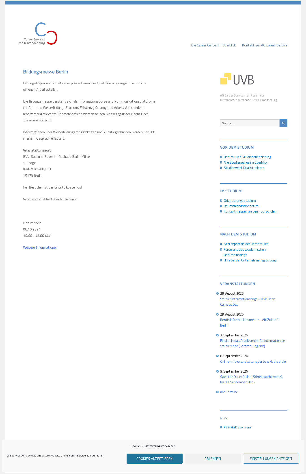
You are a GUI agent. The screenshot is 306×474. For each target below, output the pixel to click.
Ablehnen (213, 458)
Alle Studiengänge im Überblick (245, 162)
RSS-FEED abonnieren (238, 427)
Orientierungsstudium (240, 200)
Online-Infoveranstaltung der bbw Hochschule (253, 361)
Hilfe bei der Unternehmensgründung (250, 260)
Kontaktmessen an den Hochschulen (250, 211)
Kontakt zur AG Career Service (264, 45)
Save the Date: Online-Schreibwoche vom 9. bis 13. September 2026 (251, 379)
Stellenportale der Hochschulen (246, 243)
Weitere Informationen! (40, 247)
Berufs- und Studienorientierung (247, 157)
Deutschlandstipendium (241, 205)
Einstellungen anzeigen (271, 458)
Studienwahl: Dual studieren (244, 167)
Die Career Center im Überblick (213, 45)
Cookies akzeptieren (154, 458)
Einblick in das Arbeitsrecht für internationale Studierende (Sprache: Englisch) (252, 343)
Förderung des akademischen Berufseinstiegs (245, 252)
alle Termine (229, 392)
